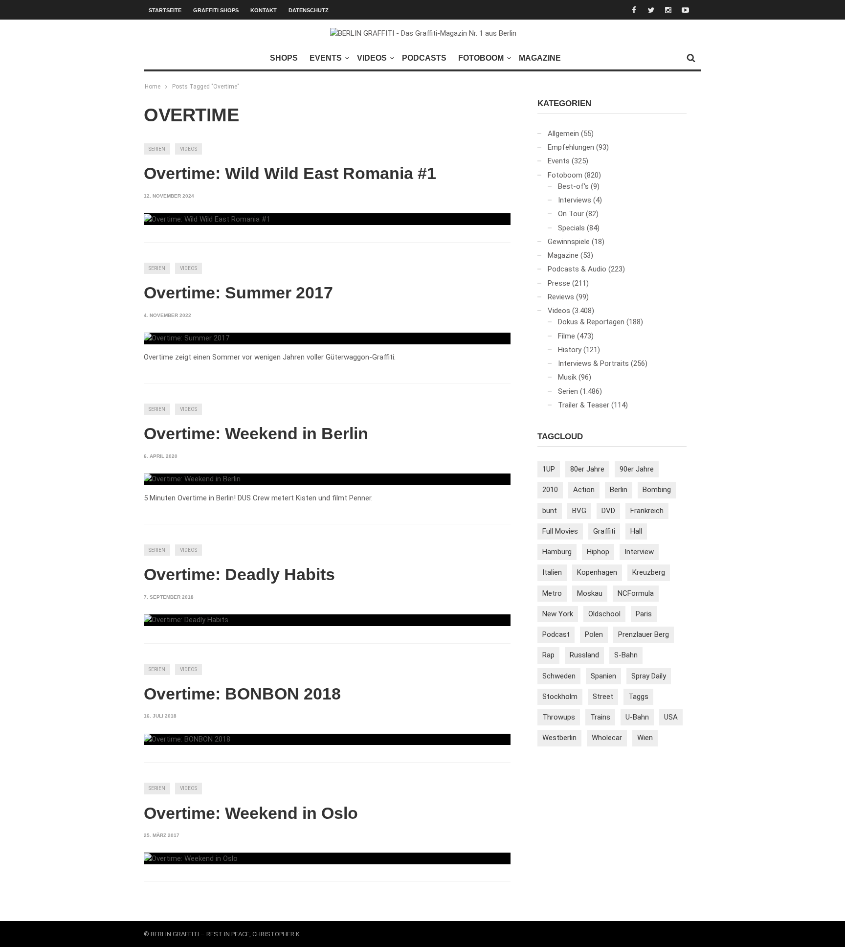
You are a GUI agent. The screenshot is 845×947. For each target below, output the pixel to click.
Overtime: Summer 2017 (238, 292)
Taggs (638, 696)
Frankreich (647, 510)
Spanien (603, 676)
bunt (549, 510)
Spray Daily (648, 676)
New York (557, 613)
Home (152, 86)
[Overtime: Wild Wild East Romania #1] (207, 219)
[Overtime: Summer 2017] (186, 338)
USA (671, 717)
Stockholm (560, 696)
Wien (645, 737)
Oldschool (604, 613)
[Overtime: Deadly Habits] (186, 620)
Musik (567, 377)
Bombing (657, 489)
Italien (552, 572)
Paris (644, 613)
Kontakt (263, 10)
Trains (600, 717)
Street (603, 696)
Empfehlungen (571, 147)
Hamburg (557, 551)
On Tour (571, 213)
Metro (552, 593)
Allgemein (563, 133)
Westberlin (559, 737)
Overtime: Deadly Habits (239, 574)
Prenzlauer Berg (643, 634)
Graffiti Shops (216, 10)
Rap (548, 655)
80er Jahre (587, 469)
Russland (584, 655)
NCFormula (636, 593)
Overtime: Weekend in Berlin (256, 433)
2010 (550, 489)
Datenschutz (309, 10)
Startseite (165, 10)
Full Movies (560, 531)
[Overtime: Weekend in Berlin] (192, 479)
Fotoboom (481, 58)
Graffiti (604, 531)
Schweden (559, 676)
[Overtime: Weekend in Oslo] (191, 858)
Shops (284, 58)
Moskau (589, 593)
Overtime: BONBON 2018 (242, 693)
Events (326, 58)
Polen (594, 634)
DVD (608, 510)
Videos (372, 58)
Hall (636, 531)
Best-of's (573, 186)
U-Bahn (637, 717)
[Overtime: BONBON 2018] (187, 739)
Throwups (558, 717)
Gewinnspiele (569, 241)
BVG (579, 510)
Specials (571, 228)
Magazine (540, 58)
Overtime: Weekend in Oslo (251, 813)
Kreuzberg (648, 572)
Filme (566, 336)
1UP (548, 469)
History (569, 349)
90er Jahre (637, 469)
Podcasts (424, 58)
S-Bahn (626, 655)
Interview (639, 551)
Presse (559, 283)
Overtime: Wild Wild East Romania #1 (290, 173)
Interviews (574, 200)
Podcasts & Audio (577, 269)
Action (584, 489)
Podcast (556, 634)
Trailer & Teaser (583, 405)
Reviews (561, 297)
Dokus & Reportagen (591, 321)
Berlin (618, 489)
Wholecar (607, 737)
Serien (157, 149)
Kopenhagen (597, 572)
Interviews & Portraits (593, 363)
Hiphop (598, 551)
